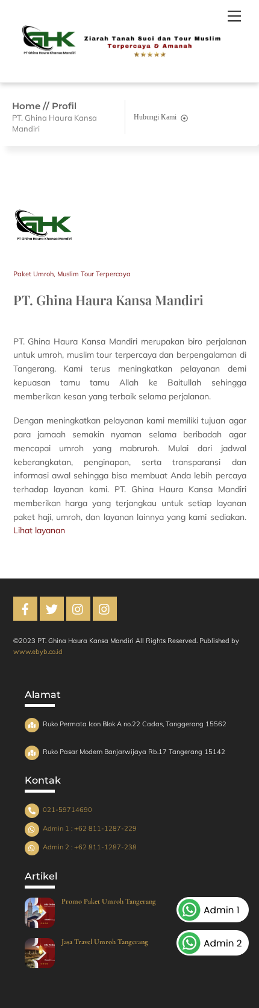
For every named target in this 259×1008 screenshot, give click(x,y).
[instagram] (78, 613)
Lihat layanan (39, 530)
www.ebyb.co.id (38, 651)
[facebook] (25, 613)
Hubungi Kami (155, 117)
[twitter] (52, 613)
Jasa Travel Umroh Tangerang (104, 942)
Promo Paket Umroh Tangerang (108, 902)
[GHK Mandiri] (118, 67)
